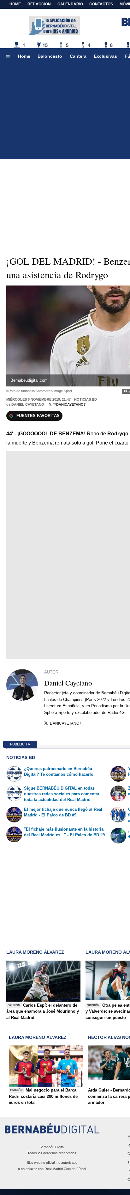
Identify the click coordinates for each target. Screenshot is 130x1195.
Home (15, 4)
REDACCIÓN (39, 4)
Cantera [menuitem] (78, 56)
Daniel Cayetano (27, 404)
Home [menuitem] (24, 56)
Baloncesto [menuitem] (50, 56)
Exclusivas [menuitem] (105, 56)
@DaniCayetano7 (69, 404)
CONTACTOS (101, 4)
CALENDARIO (70, 4)
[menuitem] (8, 56)
